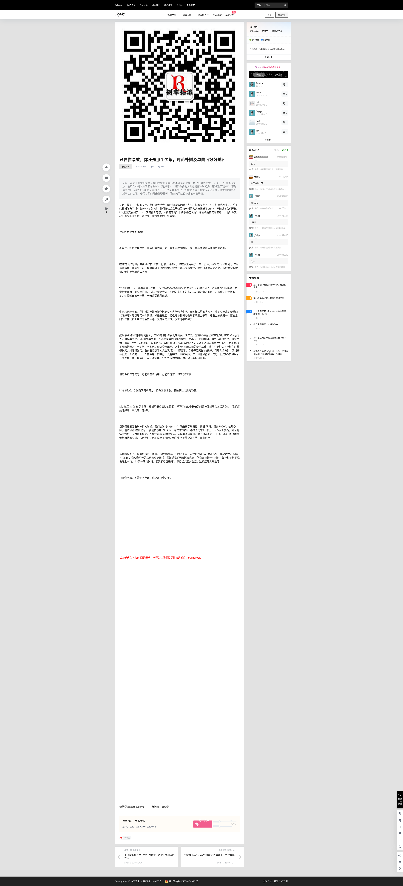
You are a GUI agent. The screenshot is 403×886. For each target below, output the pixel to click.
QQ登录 (266, 40)
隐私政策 (143, 5)
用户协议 (131, 5)
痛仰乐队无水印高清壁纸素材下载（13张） (278, 267)
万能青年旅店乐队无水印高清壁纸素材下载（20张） (282, 228)
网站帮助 (156, 5)
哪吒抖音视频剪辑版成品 (270, 247)
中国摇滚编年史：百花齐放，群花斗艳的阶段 (279, 169)
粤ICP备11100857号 (152, 881)
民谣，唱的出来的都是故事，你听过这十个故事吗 (281, 189)
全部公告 (268, 57)
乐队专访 (125, 167)
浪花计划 (168, 5)
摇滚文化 (171, 15)
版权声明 (119, 5)
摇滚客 (179, 5)
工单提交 (191, 5)
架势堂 (136, 881)
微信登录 (255, 40)
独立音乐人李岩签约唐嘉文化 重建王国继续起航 (209, 854)
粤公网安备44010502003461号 (183, 881)
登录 (269, 15)
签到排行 (268, 140)
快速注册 (282, 15)
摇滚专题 (187, 15)
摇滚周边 (202, 15)
